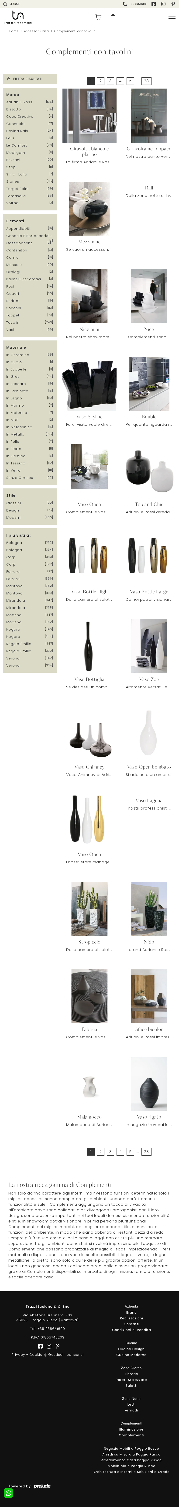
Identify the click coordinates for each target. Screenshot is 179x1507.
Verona (13, 658)
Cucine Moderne (131, 1355)
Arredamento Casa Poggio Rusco (131, 1460)
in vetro (13, 470)
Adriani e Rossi (19, 102)
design (12, 510)
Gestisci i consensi (66, 1354)
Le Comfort (16, 145)
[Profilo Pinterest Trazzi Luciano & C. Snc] (56, 1346)
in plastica (16, 456)
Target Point (17, 188)
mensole (14, 264)
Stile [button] (11, 495)
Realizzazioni (131, 1318)
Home (14, 31)
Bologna (14, 542)
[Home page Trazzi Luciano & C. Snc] (45, 17)
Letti (131, 1404)
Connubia (15, 123)
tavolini (13, 322)
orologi (13, 272)
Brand (131, 1312)
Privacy (18, 1354)
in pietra (13, 448)
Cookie (35, 1354)
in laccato (16, 383)
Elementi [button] (15, 221)
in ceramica (17, 355)
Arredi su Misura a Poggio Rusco (131, 1454)
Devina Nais (17, 131)
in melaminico (19, 427)
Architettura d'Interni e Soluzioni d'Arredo (131, 1471)
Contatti (131, 1324)
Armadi (131, 1410)
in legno (14, 398)
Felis (10, 138)
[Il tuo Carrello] (98, 17)
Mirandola (15, 600)
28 (146, 81)
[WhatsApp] (8, 1493)
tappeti (13, 315)
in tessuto (15, 463)
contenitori (16, 250)
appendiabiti (18, 228)
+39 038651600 (51, 1328)
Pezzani (13, 160)
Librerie (131, 1374)
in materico (16, 412)
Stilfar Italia (16, 174)
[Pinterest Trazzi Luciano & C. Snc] (173, 4)
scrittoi (12, 301)
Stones (12, 181)
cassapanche (19, 243)
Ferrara (13, 571)
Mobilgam (15, 152)
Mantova (14, 586)
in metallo (15, 434)
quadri (12, 293)
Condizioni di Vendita (131, 1330)
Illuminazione (131, 1429)
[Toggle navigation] (172, 17)
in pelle (12, 441)
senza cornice (19, 477)
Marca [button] (12, 94)
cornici (13, 257)
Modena (14, 615)
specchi (13, 308)
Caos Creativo (20, 116)
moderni (13, 517)
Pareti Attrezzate (131, 1379)
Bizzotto (13, 109)
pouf (10, 286)
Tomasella (16, 196)
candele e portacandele (29, 235)
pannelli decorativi (23, 279)
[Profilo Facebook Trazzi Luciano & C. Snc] (154, 4)
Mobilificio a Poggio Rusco (131, 1466)
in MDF (12, 420)
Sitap (11, 167)
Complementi (131, 1435)
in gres (13, 376)
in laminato (17, 391)
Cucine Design (131, 1349)
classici (13, 503)
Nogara (13, 629)
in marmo (15, 405)
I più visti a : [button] (18, 535)
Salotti (132, 1385)
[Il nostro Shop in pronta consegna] (113, 17)
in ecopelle (16, 369)
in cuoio (14, 362)
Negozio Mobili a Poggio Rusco (131, 1448)
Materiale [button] (16, 347)
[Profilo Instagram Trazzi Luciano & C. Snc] (163, 4)
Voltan (12, 203)
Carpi (11, 557)
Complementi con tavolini (75, 31)
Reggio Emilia (18, 644)
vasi (10, 329)
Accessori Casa (36, 31)
